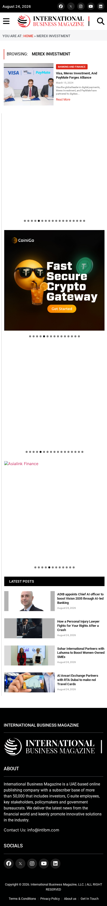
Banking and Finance (72, 66)
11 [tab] (60, 221)
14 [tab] (70, 221)
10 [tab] (56, 221)
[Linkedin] (101, 6)
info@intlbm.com (43, 829)
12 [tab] (63, 221)
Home (28, 36)
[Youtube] (91, 6)
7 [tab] (46, 221)
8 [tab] (49, 221)
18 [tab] (84, 221)
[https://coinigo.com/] (54, 280)
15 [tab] (74, 221)
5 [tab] (39, 221)
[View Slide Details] (54, 396)
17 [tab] (81, 221)
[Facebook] (61, 6)
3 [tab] (32, 221)
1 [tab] (25, 221)
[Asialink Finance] (54, 463)
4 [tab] (35, 221)
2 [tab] (28, 221)
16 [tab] (77, 221)
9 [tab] (53, 221)
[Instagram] (81, 6)
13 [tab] (67, 221)
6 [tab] (42, 221)
